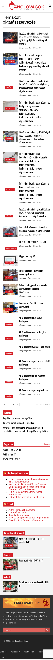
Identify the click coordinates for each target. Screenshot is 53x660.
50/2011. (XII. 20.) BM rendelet (32, 242)
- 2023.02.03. (36, 235)
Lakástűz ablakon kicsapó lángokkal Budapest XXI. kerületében (26, 488)
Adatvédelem (29, 652)
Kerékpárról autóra (17, 512)
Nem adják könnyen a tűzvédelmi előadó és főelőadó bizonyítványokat (34, 229)
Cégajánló (10, 262)
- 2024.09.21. (36, 74)
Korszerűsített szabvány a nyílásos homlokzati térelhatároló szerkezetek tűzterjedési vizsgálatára (25, 429)
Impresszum (15, 652)
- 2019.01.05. (36, 325)
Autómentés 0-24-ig (12, 449)
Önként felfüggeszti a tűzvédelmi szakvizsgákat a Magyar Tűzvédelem (33, 289)
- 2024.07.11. (36, 95)
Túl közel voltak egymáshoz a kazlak (18, 423)
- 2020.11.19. (36, 260)
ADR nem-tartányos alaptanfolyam (34, 390)
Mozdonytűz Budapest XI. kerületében (27, 484)
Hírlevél (42, 652)
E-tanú (10, 504)
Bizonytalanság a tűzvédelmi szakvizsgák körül (31, 272)
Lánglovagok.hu (25, 48)
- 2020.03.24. (35, 278)
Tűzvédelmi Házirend (14, 533)
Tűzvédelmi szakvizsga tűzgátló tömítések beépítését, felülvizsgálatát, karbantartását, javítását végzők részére (34, 191)
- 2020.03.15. (36, 296)
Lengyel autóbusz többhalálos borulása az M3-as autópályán (28, 480)
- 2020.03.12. (36, 311)
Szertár (7, 555)
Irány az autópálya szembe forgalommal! (28, 517)
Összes (46, 444)
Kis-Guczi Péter (25, 278)
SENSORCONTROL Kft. (12, 459)
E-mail (2, 658)
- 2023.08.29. (36, 146)
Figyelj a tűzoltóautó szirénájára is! (25, 520)
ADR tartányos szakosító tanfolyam (34, 346)
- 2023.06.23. (36, 202)
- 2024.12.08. (36, 48)
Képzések (9, 40)
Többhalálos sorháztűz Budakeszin (26, 497)
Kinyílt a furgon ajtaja (19, 515)
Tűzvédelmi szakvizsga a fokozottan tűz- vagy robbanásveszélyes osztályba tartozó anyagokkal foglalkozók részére (34, 62)
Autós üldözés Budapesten (21, 510)
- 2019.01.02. (36, 351)
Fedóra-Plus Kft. (10, 454)
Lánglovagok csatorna (17, 473)
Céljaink (3, 652)
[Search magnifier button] (47, 630)
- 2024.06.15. (36, 125)
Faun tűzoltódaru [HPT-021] (31, 560)
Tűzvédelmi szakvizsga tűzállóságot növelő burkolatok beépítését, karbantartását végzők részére (34, 213)
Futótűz (7, 412)
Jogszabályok (11, 248)
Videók (8, 589)
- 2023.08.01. (36, 176)
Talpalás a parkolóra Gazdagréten (17, 418)
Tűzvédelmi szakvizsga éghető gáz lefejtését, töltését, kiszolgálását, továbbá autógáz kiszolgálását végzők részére (34, 86)
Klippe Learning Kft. (27, 256)
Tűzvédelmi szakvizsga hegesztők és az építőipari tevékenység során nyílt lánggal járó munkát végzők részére (34, 38)
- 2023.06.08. (36, 220)
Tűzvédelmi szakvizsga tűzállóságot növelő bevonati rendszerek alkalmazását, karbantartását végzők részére (34, 137)
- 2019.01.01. (36, 394)
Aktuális (9, 233)
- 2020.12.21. (36, 246)
